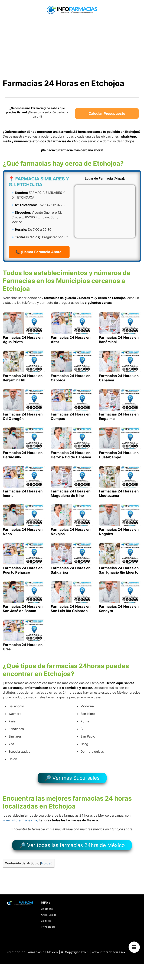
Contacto (47, 908)
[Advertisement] (72, 46)
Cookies (46, 920)
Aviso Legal (48, 914)
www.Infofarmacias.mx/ (20, 820)
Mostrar (46, 863)
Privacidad (48, 926)
